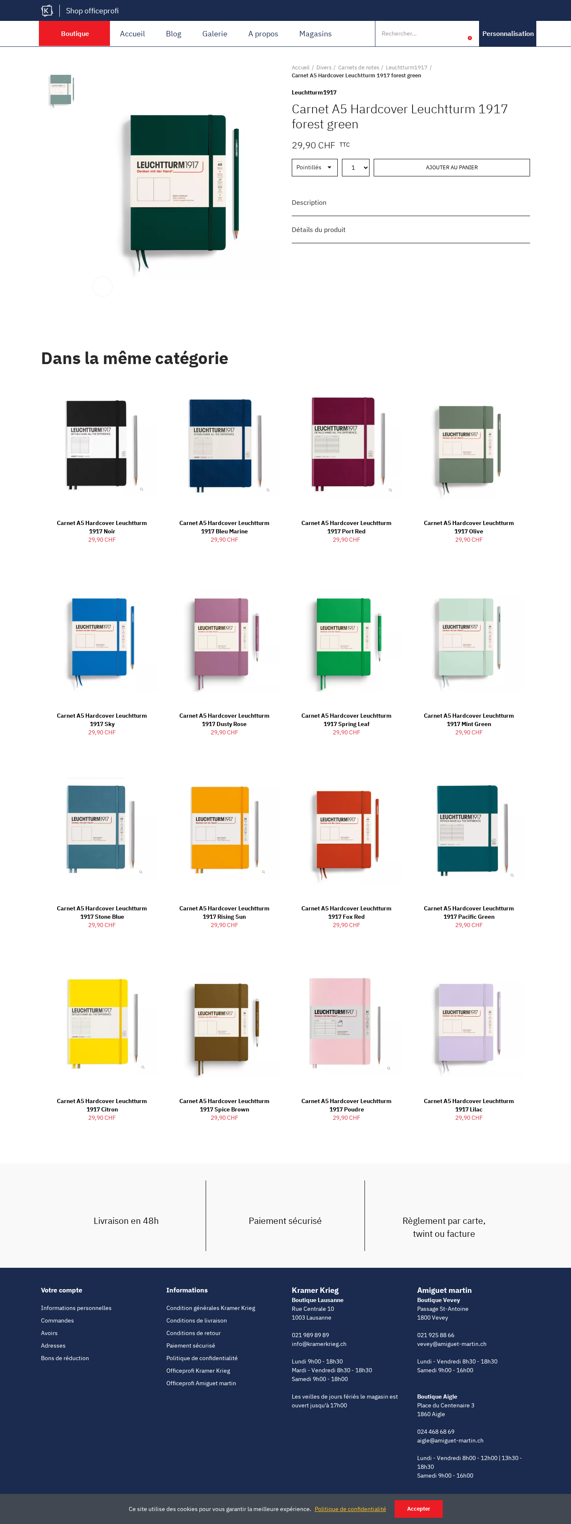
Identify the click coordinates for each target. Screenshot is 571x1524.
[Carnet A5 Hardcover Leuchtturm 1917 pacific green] (469, 830)
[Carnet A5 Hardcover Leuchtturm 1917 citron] (102, 1022)
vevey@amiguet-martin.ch (452, 1344)
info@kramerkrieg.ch (319, 1344)
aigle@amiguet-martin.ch (450, 1440)
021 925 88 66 (435, 1335)
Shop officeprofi (92, 10)
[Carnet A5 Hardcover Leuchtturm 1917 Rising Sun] (225, 830)
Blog (173, 33)
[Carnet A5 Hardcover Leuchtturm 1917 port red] (347, 445)
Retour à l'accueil (513, 71)
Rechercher (439, 33)
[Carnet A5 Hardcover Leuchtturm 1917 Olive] (469, 445)
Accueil (132, 33)
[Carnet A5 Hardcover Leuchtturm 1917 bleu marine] (225, 445)
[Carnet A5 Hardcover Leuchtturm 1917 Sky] (102, 637)
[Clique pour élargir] (102, 286)
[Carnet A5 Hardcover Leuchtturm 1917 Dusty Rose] (225, 637)
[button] (508, 33)
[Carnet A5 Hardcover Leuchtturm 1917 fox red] (347, 830)
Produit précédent (503, 71)
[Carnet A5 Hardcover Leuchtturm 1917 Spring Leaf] (347, 637)
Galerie (214, 33)
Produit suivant (523, 71)
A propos (263, 33)
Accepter (418, 1508)
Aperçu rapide (136, 391)
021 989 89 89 (310, 1335)
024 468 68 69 (435, 1431)
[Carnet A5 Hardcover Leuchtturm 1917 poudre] (347, 1022)
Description (309, 202)
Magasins (315, 33)
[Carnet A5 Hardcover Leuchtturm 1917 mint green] (469, 637)
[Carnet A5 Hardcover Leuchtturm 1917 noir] (102, 445)
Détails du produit (319, 229)
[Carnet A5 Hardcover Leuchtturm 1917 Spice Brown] (225, 1022)
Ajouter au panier (452, 167)
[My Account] (457, 33)
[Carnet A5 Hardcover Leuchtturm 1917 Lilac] (469, 1022)
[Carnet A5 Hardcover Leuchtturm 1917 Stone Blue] (102, 830)
